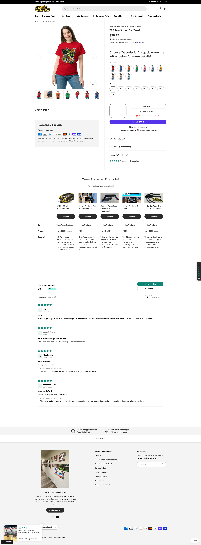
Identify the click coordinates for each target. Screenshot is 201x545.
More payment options (138, 127)
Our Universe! (137, 16)
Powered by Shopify (59, 537)
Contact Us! (99, 481)
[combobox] (104, 8)
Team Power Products (117, 27)
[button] (115, 161)
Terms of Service (101, 472)
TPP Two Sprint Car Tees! (47, 21)
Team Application (155, 16)
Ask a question (150, 288)
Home (37, 16)
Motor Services (82, 16)
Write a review (150, 284)
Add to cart (147, 106)
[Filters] (147, 297)
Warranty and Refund (103, 464)
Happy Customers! (102, 485)
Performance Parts (101, 16)
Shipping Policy (101, 476)
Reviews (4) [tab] (42, 297)
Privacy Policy (100, 468)
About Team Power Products (106, 460)
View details (66, 216)
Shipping (112, 39)
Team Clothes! (120, 16)
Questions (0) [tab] (52, 297)
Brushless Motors (49, 16)
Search (98, 455)
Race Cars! (66, 16)
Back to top (100, 439)
